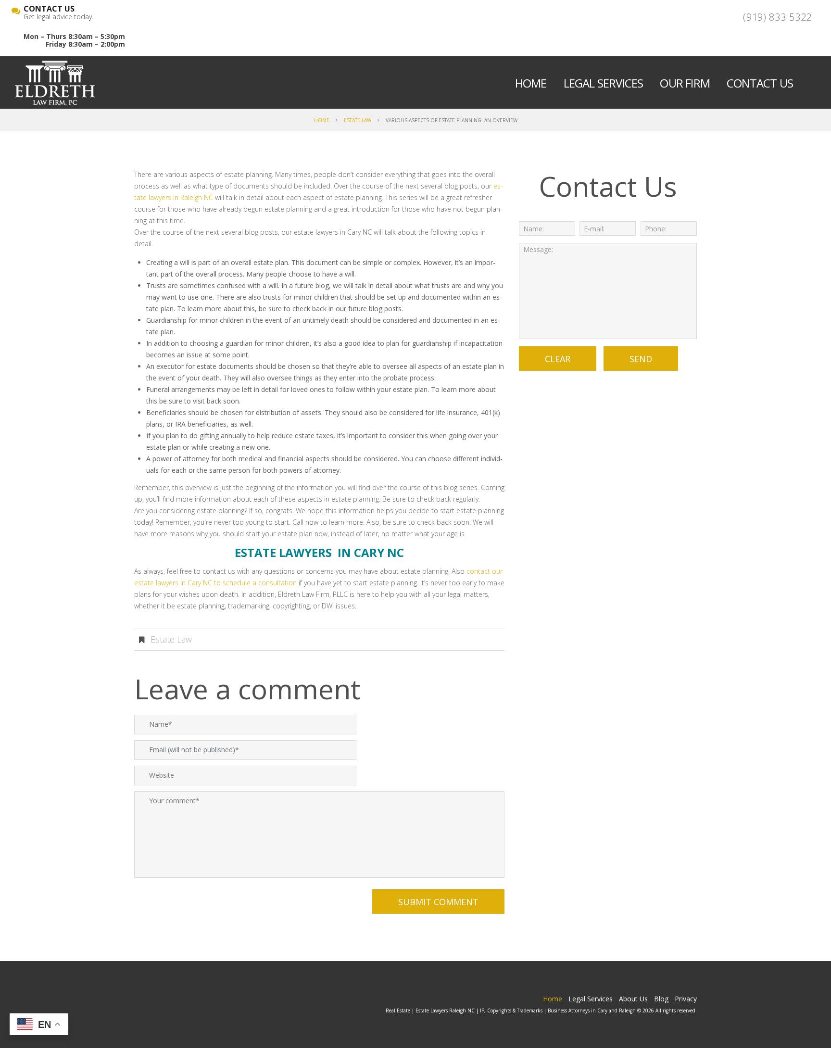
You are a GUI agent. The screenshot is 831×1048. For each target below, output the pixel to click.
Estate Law (357, 120)
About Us (633, 998)
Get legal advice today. (58, 13)
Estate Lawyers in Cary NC (319, 552)
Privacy (686, 998)
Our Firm (685, 83)
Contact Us (760, 83)
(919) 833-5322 (777, 17)
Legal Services (603, 83)
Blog (661, 998)
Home (531, 83)
